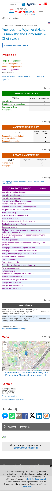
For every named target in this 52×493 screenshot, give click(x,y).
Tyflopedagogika (8, 271)
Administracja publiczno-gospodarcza (17, 201)
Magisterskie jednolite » (12, 64)
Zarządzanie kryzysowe (11, 282)
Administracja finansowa (11, 198)
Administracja (7, 101)
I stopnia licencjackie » (11, 61)
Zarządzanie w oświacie (11, 288)
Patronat (45, 465)
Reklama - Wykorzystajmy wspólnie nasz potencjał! (17, 465)
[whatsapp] (12, 417)
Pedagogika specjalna (10, 141)
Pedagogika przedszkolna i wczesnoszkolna (12, 137)
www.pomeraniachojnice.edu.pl (16, 45)
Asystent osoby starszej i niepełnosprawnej (19, 207)
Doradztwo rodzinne (10, 218)
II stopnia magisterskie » (12, 67)
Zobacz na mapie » (9, 396)
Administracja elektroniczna (13, 195)
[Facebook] (25, 417)
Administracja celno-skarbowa (14, 192)
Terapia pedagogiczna (10, 268)
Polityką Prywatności (36, 479)
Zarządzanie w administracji (13, 285)
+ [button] (5, 344)
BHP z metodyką (9, 212)
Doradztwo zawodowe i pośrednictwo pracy (19, 221)
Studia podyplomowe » (12, 70)
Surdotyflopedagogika (10, 262)
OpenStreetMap (37, 370)
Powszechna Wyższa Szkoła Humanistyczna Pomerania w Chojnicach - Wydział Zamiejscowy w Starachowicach (20, 318)
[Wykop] (46, 417)
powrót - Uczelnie (16, 426)
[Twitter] (32, 417)
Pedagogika (6, 110)
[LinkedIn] (39, 417)
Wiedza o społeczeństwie (12, 277)
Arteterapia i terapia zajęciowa (14, 204)
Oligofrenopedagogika (10, 240)
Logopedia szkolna (9, 227)
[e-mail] (19, 417)
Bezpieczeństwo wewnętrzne (13, 104)
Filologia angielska (9, 107)
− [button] (5, 348)
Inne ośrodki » (8, 72)
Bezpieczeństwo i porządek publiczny (17, 210)
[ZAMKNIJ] (26, 487)
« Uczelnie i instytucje (10, 18)
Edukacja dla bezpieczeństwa (14, 224)
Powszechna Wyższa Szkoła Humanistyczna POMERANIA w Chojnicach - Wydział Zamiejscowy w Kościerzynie (20, 311)
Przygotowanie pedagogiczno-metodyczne (19, 253)
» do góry (46, 88)
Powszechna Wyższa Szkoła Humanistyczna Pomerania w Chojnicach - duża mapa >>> (26, 373)
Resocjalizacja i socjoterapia (13, 256)
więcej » (43, 188)
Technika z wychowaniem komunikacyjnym (19, 265)
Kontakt (37, 465)
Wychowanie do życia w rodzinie (15, 280)
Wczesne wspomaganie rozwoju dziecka (18, 274)
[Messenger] (5, 417)
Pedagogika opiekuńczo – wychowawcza (18, 248)
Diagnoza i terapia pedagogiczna (15, 215)
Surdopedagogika (9, 259)
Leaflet (28, 370)
